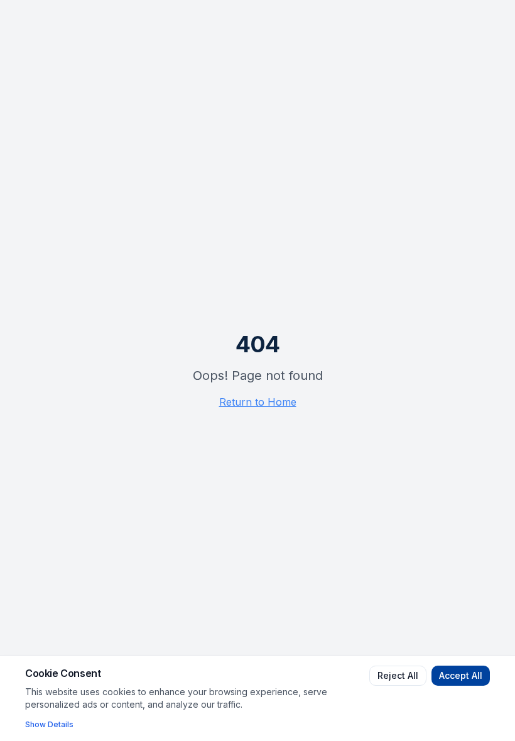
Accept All (460, 675)
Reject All (397, 675)
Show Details (49, 724)
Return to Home (257, 402)
